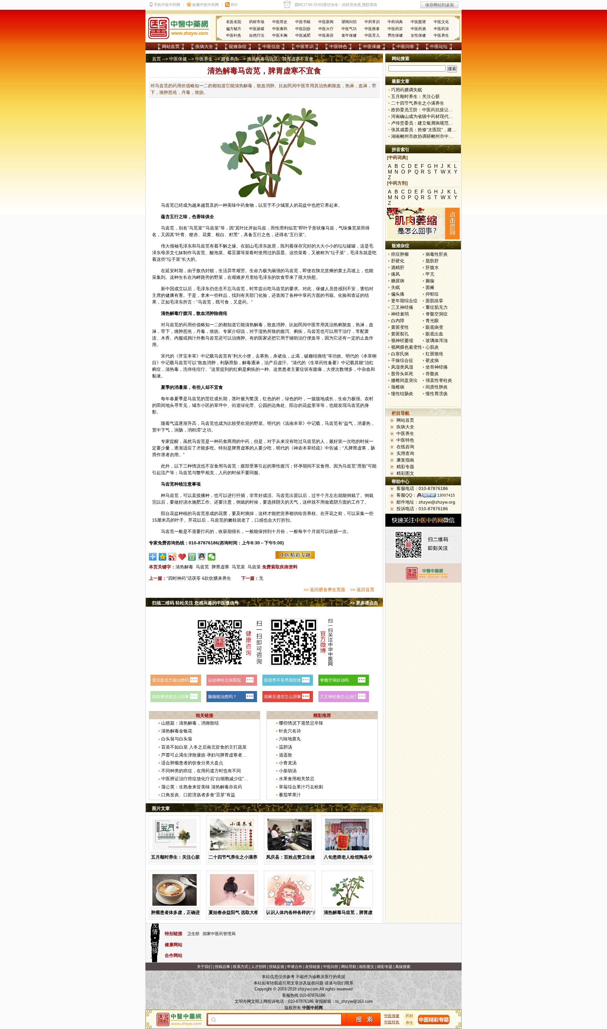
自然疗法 (256, 35)
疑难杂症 (238, 46)
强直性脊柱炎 (439, 380)
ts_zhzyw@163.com (354, 1001)
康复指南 (405, 459)
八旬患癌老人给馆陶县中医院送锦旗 (359, 857)
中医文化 (441, 22)
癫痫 (430, 280)
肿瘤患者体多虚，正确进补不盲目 (184, 912)
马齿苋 (167, 205)
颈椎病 (397, 386)
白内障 (397, 320)
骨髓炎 (432, 373)
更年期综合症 (404, 300)
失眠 (395, 287)
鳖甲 (200, 472)
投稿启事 (222, 967)
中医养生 (441, 35)
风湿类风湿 (402, 367)
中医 (311, 324)
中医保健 (372, 46)
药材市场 (256, 22)
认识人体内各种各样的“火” (292, 912)
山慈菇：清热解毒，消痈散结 (190, 723)
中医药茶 (395, 29)
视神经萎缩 (402, 340)
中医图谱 (418, 22)
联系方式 (240, 967)
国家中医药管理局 (219, 933)
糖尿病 (397, 280)
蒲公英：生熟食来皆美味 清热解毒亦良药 (201, 786)
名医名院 (233, 22)
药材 (409, 1016)
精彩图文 (405, 473)
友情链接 (312, 967)
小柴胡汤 (288, 770)
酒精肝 (397, 267)
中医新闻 (326, 22)
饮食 (280, 277)
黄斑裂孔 (400, 333)
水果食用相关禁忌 (296, 778)
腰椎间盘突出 (404, 380)
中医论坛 (439, 46)
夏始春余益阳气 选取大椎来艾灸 (240, 912)
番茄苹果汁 (290, 794)
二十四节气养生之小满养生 (235, 857)
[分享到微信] (212, 556)
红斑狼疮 (434, 353)
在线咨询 (405, 446)
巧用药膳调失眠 (406, 89)
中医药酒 (418, 29)
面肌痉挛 (434, 300)
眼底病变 (434, 327)
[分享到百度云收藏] (182, 556)
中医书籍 (302, 22)
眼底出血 (434, 333)
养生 (409, 1022)
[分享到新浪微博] (172, 556)
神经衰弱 (400, 313)
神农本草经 (305, 447)
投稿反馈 (276, 967)
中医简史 (279, 22)
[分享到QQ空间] (163, 556)
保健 (320, 288)
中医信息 (271, 46)
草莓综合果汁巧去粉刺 (301, 786)
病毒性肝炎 (437, 254)
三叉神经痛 (402, 307)
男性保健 (395, 35)
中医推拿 (372, 29)
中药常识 (372, 22)
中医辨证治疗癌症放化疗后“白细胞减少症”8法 (206, 778)
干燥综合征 (402, 360)
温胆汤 (285, 747)
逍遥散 (285, 754)
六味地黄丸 (290, 738)
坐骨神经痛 (437, 367)
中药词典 (395, 22)
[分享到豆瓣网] (192, 556)
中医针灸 (233, 35)
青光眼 (432, 320)
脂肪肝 (432, 260)
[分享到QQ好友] (202, 556)
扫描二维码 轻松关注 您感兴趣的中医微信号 (195, 602)
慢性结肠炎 (402, 393)
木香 (165, 337)
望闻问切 (349, 22)
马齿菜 (254, 566)
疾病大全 (204, 46)
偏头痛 (397, 294)
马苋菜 (238, 566)
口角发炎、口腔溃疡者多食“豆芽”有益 (198, 794)
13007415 (446, 495)
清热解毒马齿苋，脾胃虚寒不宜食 (357, 912)
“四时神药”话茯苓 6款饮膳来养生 (199, 578)
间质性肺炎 (437, 386)
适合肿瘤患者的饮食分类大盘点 (192, 762)
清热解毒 (184, 566)
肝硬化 (397, 260)
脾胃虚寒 (220, 566)
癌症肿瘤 (400, 254)
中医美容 (326, 35)
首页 (156, 58)
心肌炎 (432, 347)
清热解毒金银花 (176, 730)
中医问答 (405, 46)
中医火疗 (326, 29)
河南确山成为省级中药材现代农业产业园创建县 (437, 116)
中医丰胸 (279, 35)
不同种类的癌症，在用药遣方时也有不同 (201, 770)
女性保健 (418, 35)
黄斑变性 (400, 327)
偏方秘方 (233, 29)
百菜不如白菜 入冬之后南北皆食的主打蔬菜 (204, 747)
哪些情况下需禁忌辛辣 (301, 723)
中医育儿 (372, 35)
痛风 (395, 274)
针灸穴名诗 (290, 730)
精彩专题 (405, 466)
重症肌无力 (437, 307)
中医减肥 (302, 35)
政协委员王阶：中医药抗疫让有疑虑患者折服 (435, 109)
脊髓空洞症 (437, 313)
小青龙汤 (288, 762)
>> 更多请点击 (364, 602)
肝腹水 (432, 267)
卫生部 (193, 933)
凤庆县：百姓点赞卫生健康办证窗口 (301, 857)
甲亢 (430, 274)
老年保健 (349, 35)
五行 (174, 216)
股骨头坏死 (402, 373)
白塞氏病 (400, 353)
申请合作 (294, 967)
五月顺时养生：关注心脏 (175, 857)
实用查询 (405, 453)
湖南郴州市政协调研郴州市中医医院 (426, 136)
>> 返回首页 (362, 589)
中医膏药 (279, 29)
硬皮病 (432, 360)
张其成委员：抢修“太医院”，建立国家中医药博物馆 (441, 129)
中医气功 (349, 29)
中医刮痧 (302, 29)
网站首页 (171, 46)
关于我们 (204, 967)
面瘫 (430, 287)
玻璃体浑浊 (437, 340)
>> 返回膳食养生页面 (324, 589)
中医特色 (338, 46)
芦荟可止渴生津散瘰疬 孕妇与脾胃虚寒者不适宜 (208, 754)
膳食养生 (230, 58)
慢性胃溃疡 (437, 393)
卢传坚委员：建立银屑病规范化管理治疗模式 (435, 123)
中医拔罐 (256, 29)
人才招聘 (258, 967)
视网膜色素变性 (406, 347)
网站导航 (348, 967)
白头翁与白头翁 (176, 738)
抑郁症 (432, 294)
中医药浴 (441, 29)
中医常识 (305, 46)
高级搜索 (402, 967)
